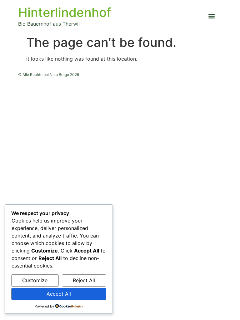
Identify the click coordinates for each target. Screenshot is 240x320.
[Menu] (211, 16)
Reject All (84, 280)
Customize (35, 280)
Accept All (59, 294)
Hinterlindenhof (64, 12)
